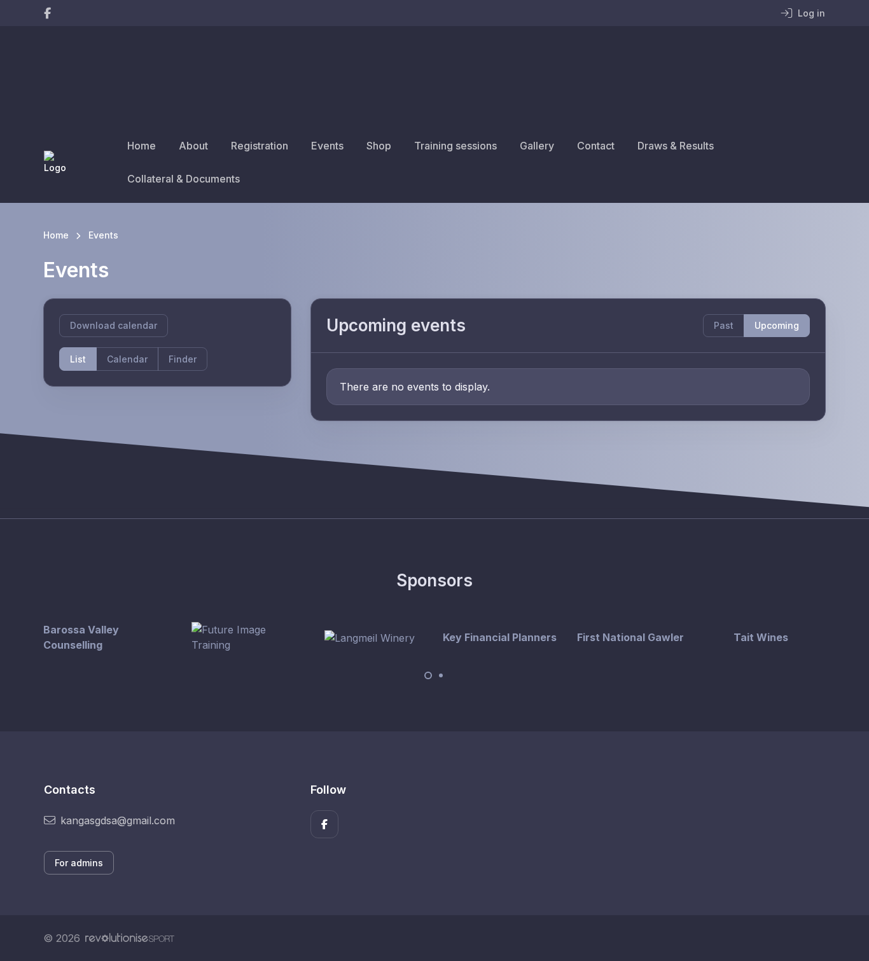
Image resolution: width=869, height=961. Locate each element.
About (193, 145)
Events (327, 145)
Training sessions (455, 145)
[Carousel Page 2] (441, 675)
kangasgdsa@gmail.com (117, 820)
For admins (79, 862)
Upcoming (776, 325)
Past (723, 325)
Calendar (127, 359)
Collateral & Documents (183, 178)
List (78, 359)
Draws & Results (675, 145)
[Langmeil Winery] (369, 637)
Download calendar (113, 325)
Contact (596, 145)
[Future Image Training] (239, 637)
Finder (183, 359)
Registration (259, 145)
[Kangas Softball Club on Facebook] (47, 13)
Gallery (537, 145)
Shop (378, 145)
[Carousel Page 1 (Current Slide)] (428, 675)
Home (141, 145)
